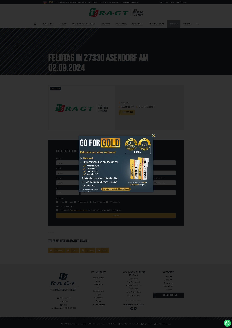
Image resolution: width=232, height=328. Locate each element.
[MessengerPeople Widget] (227, 323)
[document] (116, 164)
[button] (154, 136)
